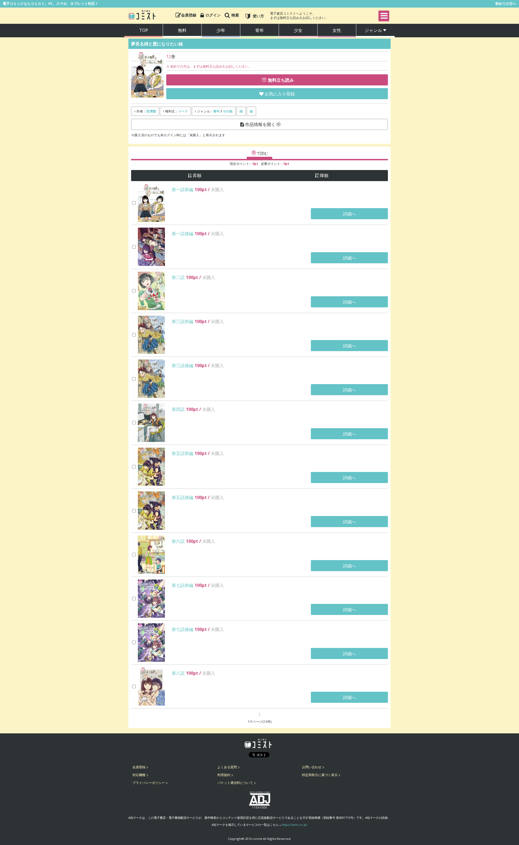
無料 (182, 30)
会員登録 (138, 767)
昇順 (197, 175)
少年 (221, 30)
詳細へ (349, 214)
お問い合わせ (311, 767)
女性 (336, 30)
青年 (259, 30)
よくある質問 (227, 767)
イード (183, 111)
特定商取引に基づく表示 (320, 775)
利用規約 (223, 775)
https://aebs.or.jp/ (294, 825)
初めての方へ (505, 3)
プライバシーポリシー (148, 782)
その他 (227, 111)
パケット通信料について (235, 782)
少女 (298, 30)
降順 (324, 175)
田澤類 (151, 111)
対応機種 (138, 775)
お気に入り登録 (280, 94)
